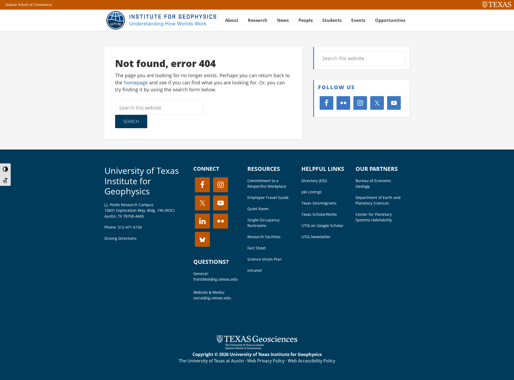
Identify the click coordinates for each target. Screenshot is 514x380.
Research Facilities (264, 236)
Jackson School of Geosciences (28, 5)
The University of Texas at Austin (211, 361)
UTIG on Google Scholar (322, 225)
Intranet (254, 270)
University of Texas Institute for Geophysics (141, 181)
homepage (136, 82)
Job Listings (311, 191)
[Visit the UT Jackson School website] (257, 348)
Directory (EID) (314, 180)
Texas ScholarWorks (319, 214)
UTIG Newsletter (316, 236)
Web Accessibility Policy (311, 361)
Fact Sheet (256, 247)
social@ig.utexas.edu (212, 297)
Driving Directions (120, 238)
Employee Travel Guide (268, 197)
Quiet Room (258, 208)
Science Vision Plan (264, 259)
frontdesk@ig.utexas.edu (215, 279)
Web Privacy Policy (266, 361)
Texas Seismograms (319, 203)
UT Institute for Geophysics (160, 20)
